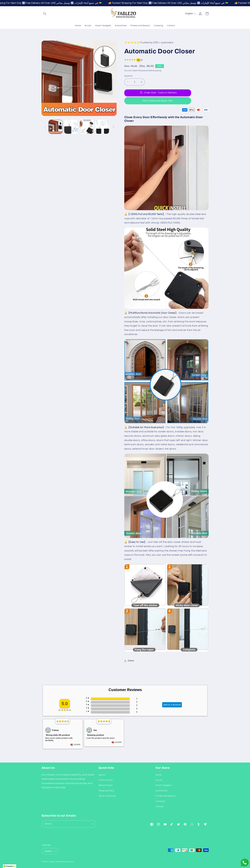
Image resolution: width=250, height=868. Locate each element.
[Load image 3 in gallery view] (87, 127)
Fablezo (52, 861)
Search (102, 775)
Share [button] (131, 661)
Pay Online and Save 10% (158, 101)
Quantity (128, 76)
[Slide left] (45, 127)
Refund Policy (106, 785)
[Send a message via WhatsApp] (245, 863)
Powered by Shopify (65, 861)
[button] (45, 13)
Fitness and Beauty (165, 796)
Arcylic (159, 780)
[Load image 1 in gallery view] (56, 127)
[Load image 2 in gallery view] (71, 127)
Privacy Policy (106, 780)
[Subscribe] (92, 824)
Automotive (161, 791)
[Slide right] (113, 127)
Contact (160, 806)
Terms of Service (107, 796)
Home (159, 775)
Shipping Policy (106, 791)
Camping (160, 801)
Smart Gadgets (163, 785)
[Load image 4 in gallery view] (102, 127)
